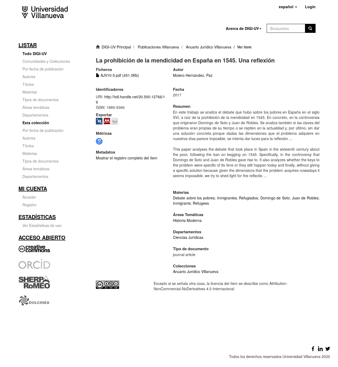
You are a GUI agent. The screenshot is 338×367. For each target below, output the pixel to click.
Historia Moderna (187, 220)
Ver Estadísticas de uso (42, 225)
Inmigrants (182, 203)
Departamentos (35, 115)
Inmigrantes (227, 197)
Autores (28, 76)
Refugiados (248, 197)
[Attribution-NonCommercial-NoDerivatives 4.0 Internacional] (121, 285)
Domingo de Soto (275, 197)
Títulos (28, 84)
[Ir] (310, 28)
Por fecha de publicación (43, 68)
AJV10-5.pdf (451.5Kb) (119, 75)
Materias (29, 92)
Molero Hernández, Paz (193, 75)
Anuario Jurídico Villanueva (208, 47)
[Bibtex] (115, 120)
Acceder (29, 197)
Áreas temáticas (35, 107)
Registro (29, 204)
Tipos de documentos (40, 99)
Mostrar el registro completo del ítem (126, 157)
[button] (288, 6)
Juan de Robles (305, 197)
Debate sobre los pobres (194, 197)
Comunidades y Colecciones (46, 61)
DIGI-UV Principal (116, 47)
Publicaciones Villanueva (158, 47)
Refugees (201, 203)
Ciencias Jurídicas (188, 237)
